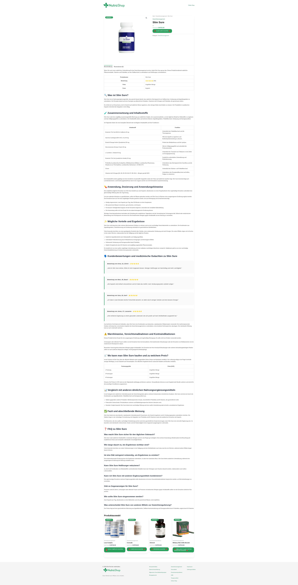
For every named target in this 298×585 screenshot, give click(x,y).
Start (154, 16)
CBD (172, 575)
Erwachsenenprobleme (176, 572)
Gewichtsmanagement (161, 16)
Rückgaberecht (153, 575)
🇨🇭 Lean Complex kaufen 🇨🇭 (114, 550)
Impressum (189, 566)
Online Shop (191, 5)
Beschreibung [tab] (108, 66)
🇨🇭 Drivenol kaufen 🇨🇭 (159, 549)
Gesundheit (174, 569)
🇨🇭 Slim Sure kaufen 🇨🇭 (162, 31)
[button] (146, 18)
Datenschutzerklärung (154, 569)
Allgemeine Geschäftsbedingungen (157, 572)
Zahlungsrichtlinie (191, 569)
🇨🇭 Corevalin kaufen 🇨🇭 (137, 549)
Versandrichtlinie (153, 566)
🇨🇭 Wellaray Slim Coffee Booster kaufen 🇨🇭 (183, 550)
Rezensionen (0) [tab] (118, 66)
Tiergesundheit (174, 578)
